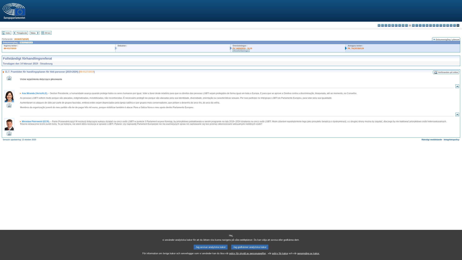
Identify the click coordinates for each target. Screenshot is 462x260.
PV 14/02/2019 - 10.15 (242, 48)
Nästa (33, 33)
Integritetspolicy (451, 139)
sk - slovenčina (447, 25)
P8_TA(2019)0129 (356, 48)
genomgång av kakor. (308, 253)
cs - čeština (386, 25)
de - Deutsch (392, 25)
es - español (382, 25)
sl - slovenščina (451, 25)
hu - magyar (427, 25)
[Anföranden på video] (9, 79)
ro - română (444, 25)
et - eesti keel (396, 25)
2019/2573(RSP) (21, 39)
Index (8, 33)
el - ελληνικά (399, 25)
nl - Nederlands (434, 25)
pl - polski (437, 25)
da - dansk (389, 25)
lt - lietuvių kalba (423, 25)
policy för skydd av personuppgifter (247, 253)
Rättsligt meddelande (432, 139)
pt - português (440, 25)
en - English (403, 25)
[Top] (457, 87)
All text (48, 33)
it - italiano (416, 25)
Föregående (22, 33)
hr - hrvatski (413, 25)
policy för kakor (280, 253)
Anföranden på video (448, 72)
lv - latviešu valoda (420, 25)
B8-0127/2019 (10, 48)
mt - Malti (430, 25)
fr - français (406, 25)
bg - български (379, 25)
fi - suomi (454, 25)
